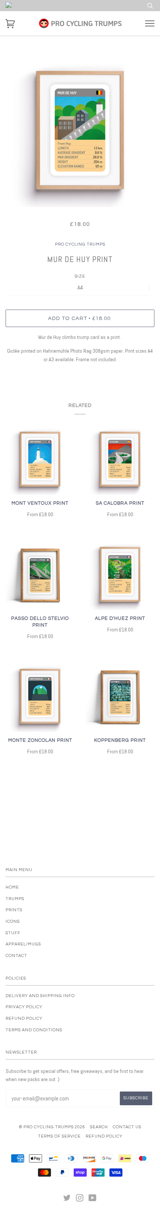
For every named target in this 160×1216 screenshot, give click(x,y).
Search (99, 1127)
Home (12, 887)
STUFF (13, 933)
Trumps (15, 899)
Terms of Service (59, 1136)
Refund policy (24, 1018)
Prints (14, 910)
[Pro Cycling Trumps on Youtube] (93, 1199)
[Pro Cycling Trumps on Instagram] (80, 1199)
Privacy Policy (24, 1007)
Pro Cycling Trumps (80, 244)
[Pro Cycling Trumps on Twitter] (67, 1199)
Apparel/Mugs (23, 944)
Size (80, 276)
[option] (80, 132)
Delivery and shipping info (40, 996)
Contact (16, 956)
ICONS (13, 921)
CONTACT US (127, 1127)
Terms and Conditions (34, 1030)
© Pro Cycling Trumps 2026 (52, 1127)
